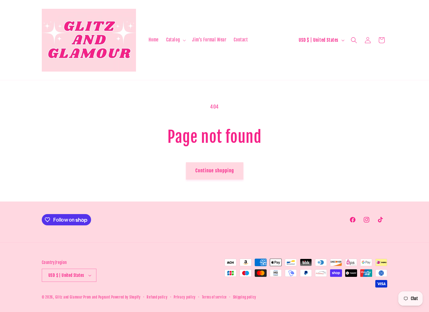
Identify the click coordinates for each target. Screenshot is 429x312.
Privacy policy (185, 297)
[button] (175, 39)
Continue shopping (214, 171)
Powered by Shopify (126, 297)
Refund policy (157, 297)
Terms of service (214, 297)
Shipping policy (245, 297)
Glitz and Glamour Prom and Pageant (83, 297)
